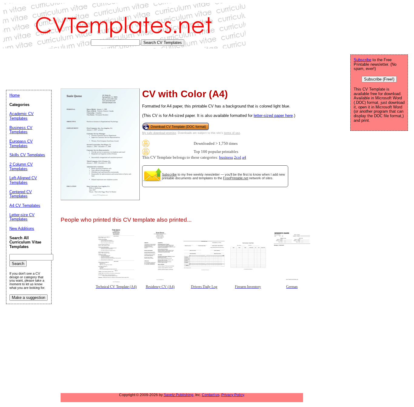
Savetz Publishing (178, 395)
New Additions (21, 228)
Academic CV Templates (21, 116)
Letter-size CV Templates (22, 217)
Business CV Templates (20, 129)
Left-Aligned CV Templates (23, 180)
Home (14, 95)
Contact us (210, 395)
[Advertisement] (113, 68)
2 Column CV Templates (21, 166)
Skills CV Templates (27, 155)
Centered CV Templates (20, 194)
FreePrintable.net (235, 178)
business (226, 157)
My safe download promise (159, 132)
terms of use (232, 132)
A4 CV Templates (24, 205)
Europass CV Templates (21, 143)
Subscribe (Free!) (379, 79)
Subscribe (169, 174)
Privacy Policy (232, 395)
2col (237, 157)
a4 (244, 157)
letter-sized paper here (273, 115)
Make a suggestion (28, 297)
